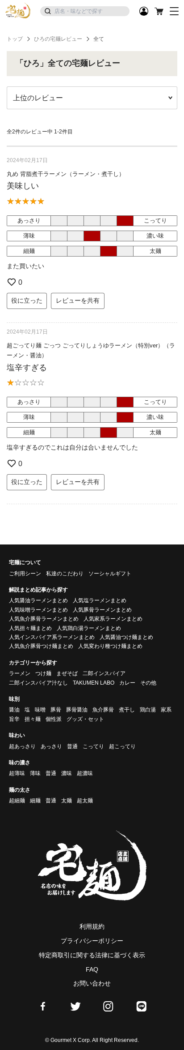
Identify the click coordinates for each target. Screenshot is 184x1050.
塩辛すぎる (27, 367)
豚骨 (55, 710)
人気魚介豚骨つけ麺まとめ (41, 646)
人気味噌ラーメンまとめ (38, 610)
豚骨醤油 (77, 710)
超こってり (122, 746)
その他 (148, 683)
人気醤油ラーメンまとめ (38, 600)
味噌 (40, 710)
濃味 (66, 773)
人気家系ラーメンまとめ (113, 619)
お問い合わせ (92, 983)
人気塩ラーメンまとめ (99, 600)
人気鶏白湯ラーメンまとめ (89, 628)
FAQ (92, 969)
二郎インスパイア (104, 673)
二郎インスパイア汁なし (38, 683)
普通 (72, 746)
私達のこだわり (65, 573)
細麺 (35, 800)
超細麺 (17, 800)
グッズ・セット (85, 719)
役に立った (26, 300)
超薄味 (17, 773)
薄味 (35, 773)
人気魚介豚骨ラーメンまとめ (44, 619)
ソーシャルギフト (109, 573)
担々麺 (33, 719)
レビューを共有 (78, 300)
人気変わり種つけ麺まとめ (110, 646)
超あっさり (22, 746)
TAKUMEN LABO (93, 683)
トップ (15, 39)
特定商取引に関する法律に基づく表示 (92, 955)
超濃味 (85, 773)
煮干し (127, 710)
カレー (127, 683)
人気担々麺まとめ (30, 628)
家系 (166, 710)
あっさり (51, 746)
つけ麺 (43, 673)
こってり (93, 746)
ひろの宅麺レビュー (58, 39)
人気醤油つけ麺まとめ (126, 637)
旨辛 (14, 719)
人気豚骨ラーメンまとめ (102, 610)
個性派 (54, 719)
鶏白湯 (148, 710)
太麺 (66, 800)
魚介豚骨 (103, 710)
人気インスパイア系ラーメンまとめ (52, 637)
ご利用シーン (25, 573)
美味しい (23, 185)
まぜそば (67, 673)
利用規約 (92, 926)
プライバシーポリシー (92, 940)
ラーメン (19, 673)
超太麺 (85, 800)
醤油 (14, 710)
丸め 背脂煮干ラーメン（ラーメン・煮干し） (66, 174)
